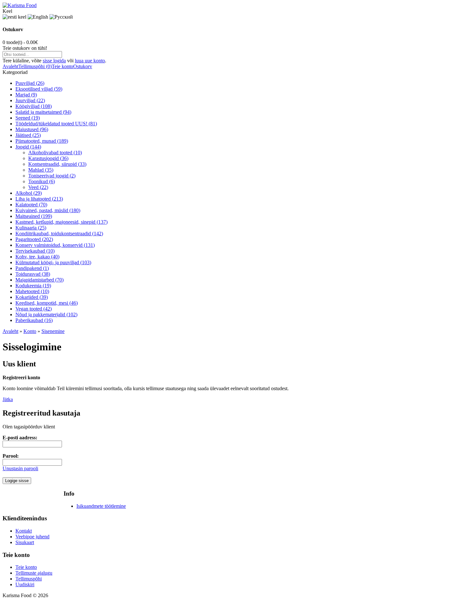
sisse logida (54, 60)
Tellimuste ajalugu (33, 573)
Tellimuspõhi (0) (35, 66)
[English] (38, 17)
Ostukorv (82, 66)
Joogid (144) (28, 146)
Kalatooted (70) (31, 204)
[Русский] (61, 17)
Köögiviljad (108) (33, 106)
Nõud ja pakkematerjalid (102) (46, 314)
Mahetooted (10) (32, 291)
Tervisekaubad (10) (35, 251)
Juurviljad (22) (30, 100)
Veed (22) (38, 187)
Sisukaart (24, 542)
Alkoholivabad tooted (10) (55, 152)
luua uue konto (90, 60)
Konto (29, 331)
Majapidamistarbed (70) (39, 280)
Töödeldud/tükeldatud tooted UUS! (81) (56, 123)
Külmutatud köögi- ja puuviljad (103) (53, 262)
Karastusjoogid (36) (48, 158)
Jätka (8, 399)
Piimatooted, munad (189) (41, 141)
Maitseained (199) (33, 216)
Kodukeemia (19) (33, 285)
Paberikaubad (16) (34, 320)
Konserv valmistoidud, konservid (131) (55, 245)
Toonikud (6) (41, 181)
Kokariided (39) (31, 297)
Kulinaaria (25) (30, 227)
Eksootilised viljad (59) (38, 89)
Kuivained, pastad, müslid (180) (47, 210)
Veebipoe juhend (32, 536)
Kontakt (23, 531)
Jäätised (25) (28, 135)
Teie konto (62, 66)
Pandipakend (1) (32, 268)
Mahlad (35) (40, 170)
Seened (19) (27, 118)
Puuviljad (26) (29, 83)
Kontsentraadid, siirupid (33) (57, 164)
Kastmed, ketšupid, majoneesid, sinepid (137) (61, 222)
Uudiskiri (24, 584)
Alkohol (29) (28, 193)
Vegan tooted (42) (33, 308)
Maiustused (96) (31, 129)
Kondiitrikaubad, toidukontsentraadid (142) (59, 233)
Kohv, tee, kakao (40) (37, 256)
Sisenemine (53, 331)
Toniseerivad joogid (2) (51, 175)
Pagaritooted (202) (34, 239)
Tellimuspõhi (28, 578)
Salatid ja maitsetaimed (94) (43, 112)
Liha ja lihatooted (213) (39, 199)
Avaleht (10, 66)
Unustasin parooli (20, 468)
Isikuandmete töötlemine (101, 506)
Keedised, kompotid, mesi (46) (46, 303)
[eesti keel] (14, 17)
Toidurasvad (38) (32, 274)
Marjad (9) (26, 94)
